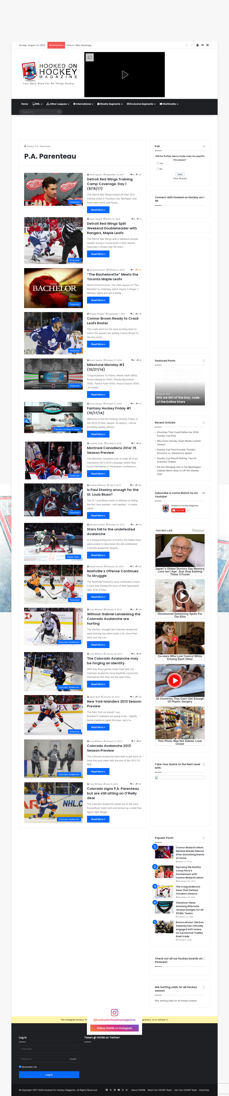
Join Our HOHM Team (185, 1090)
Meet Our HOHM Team (160, 1090)
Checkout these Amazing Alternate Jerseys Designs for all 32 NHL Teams (189, 908)
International (83, 103)
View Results (180, 178)
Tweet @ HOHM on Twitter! (102, 1037)
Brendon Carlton (97, 524)
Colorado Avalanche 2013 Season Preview (109, 748)
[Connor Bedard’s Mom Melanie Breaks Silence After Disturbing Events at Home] (164, 852)
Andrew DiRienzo (98, 485)
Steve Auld (95, 697)
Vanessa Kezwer (97, 270)
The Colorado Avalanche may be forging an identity (112, 660)
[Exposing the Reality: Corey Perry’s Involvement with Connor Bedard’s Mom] (164, 871)
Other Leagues (58, 103)
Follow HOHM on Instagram (114, 1028)
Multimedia (169, 103)
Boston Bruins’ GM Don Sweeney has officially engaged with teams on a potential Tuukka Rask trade (190, 929)
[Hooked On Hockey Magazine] (49, 72)
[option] (180, 387)
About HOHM (138, 1090)
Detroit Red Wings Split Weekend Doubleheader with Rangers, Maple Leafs (112, 228)
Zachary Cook (96, 443)
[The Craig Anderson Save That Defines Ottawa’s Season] (164, 892)
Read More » (98, 209)
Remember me (29, 1067)
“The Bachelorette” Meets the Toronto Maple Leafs (112, 276)
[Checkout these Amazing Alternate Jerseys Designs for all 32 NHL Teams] (164, 907)
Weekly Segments (109, 103)
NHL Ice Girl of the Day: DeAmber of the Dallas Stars (178, 399)
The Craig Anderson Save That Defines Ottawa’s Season (188, 890)
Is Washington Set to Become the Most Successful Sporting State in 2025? (106, 45)
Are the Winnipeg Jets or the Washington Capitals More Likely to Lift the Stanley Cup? (179, 470)
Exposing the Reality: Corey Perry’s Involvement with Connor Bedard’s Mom (189, 872)
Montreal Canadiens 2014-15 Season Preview (111, 450)
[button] (125, 75)
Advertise (204, 1090)
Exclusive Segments (141, 103)
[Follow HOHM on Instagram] (114, 1014)
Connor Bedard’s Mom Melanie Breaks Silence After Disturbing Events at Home (190, 853)
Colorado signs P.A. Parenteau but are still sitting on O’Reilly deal (113, 793)
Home (24, 103)
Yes (161, 163)
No (160, 168)
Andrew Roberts (97, 314)
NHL (37, 103)
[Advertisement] (114, 125)
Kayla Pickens (96, 566)
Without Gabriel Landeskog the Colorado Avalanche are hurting (113, 619)
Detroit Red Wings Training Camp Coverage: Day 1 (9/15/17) (110, 184)
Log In (49, 1074)
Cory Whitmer (96, 609)
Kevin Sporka (96, 174)
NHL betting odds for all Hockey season (176, 1000)
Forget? (73, 1059)
